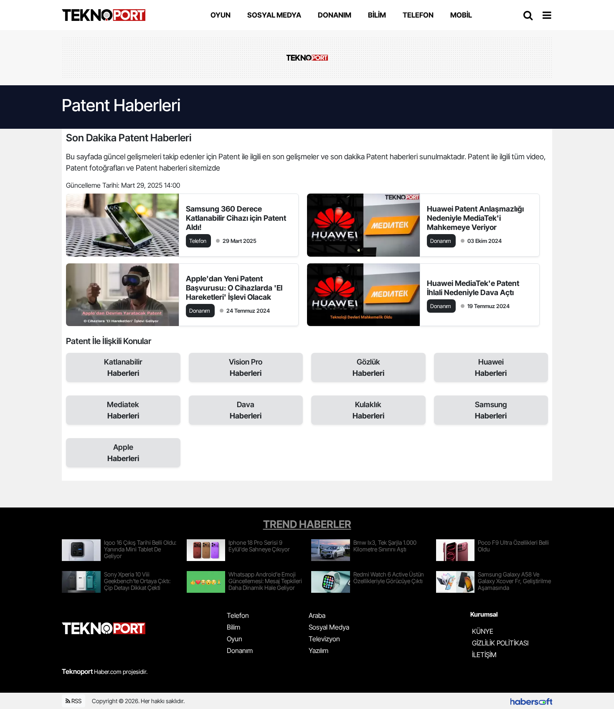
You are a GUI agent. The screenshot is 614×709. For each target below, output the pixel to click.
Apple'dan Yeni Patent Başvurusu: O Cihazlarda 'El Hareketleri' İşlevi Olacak (234, 287)
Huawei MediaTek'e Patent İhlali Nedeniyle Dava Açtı (473, 288)
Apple (123, 453)
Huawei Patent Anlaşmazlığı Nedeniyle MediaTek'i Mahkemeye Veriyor (475, 218)
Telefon (238, 615)
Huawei (491, 367)
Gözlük (368, 367)
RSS (75, 700)
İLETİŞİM (484, 654)
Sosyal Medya (329, 627)
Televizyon (324, 639)
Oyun (234, 639)
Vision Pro (245, 367)
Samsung (491, 410)
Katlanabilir (123, 367)
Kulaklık (368, 410)
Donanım (240, 650)
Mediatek (123, 410)
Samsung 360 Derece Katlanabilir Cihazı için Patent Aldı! (236, 218)
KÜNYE (482, 631)
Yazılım (318, 650)
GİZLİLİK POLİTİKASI (500, 643)
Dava (245, 410)
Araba (317, 615)
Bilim (233, 627)
